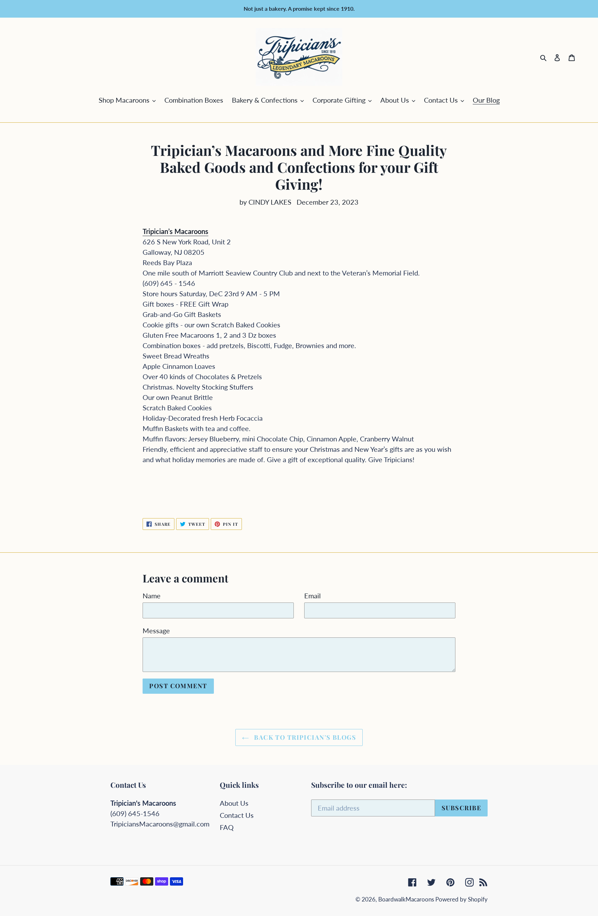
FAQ (227, 827)
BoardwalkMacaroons (406, 899)
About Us (234, 803)
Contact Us (237, 815)
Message (156, 630)
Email (312, 595)
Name (152, 595)
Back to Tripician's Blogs (304, 737)
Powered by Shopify (461, 899)
